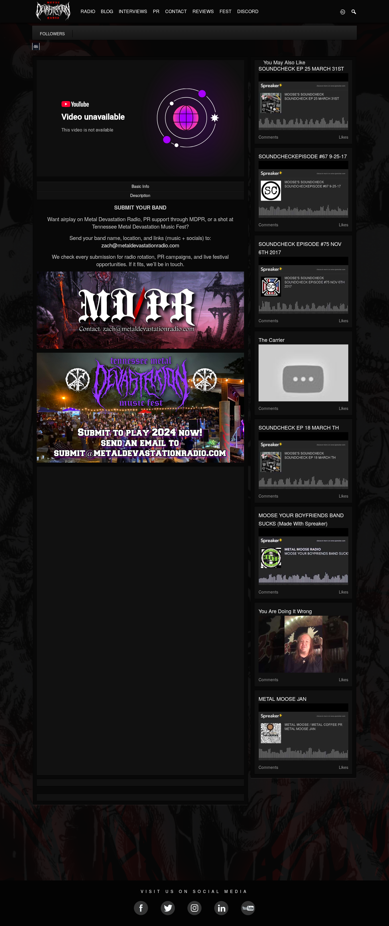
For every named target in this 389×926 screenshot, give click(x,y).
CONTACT (176, 11)
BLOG (107, 11)
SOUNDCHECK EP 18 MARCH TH (299, 427)
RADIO (88, 11)
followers (52, 33)
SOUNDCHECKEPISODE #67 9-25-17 (303, 156)
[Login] (342, 11)
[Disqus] (140, 547)
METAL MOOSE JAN (282, 698)
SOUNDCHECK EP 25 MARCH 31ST (301, 68)
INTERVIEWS (133, 11)
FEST (226, 11)
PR (156, 11)
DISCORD (248, 11)
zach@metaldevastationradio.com (140, 245)
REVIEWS (203, 11)
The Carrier (271, 339)
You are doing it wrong (285, 611)
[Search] (354, 11)
